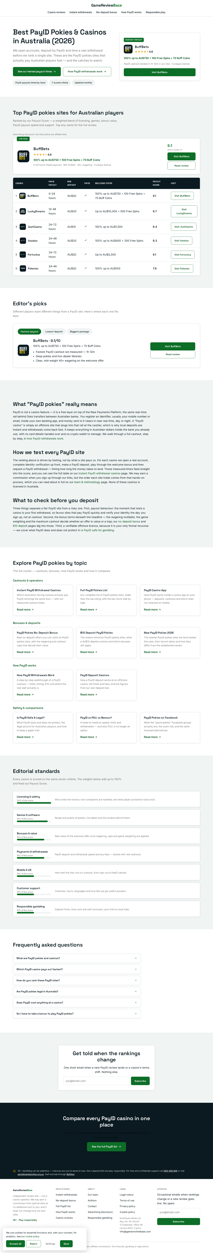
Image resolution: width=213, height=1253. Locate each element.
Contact (92, 1206)
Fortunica (34, 254)
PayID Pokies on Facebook (161, 717)
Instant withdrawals (81, 12)
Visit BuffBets (159, 72)
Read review (181, 165)
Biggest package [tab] (79, 331)
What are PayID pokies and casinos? (38, 958)
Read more (24, 609)
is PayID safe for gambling (97, 530)
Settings (50, 1243)
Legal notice (126, 1194)
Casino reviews (56, 12)
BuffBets (41, 148)
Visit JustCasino (183, 226)
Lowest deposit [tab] (54, 331)
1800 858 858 (170, 1171)
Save (66, 1243)
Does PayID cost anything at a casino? (40, 1002)
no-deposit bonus (129, 521)
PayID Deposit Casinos (94, 675)
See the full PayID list (104, 1146)
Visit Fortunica (182, 254)
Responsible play (155, 12)
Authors (92, 1200)
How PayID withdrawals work (85, 71)
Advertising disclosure (100, 1212)
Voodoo (32, 240)
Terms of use (127, 1200)
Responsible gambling (100, 1217)
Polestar (33, 268)
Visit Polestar (182, 268)
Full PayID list (63, 1206)
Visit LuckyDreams (184, 211)
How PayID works (131, 12)
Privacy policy (127, 1206)
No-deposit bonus (106, 12)
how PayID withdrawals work (45, 438)
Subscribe (140, 1080)
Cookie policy (127, 1212)
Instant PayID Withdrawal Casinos (39, 590)
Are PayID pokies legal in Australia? (37, 991)
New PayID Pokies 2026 (159, 632)
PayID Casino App (155, 590)
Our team (93, 1194)
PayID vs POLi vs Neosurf (96, 717)
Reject (33, 1243)
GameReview (106, 5)
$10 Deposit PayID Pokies (96, 632)
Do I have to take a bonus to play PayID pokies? (45, 1013)
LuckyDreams (36, 211)
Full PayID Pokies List (93, 590)
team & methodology (87, 482)
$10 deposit (20, 525)
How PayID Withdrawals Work (36, 675)
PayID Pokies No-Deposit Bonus (37, 632)
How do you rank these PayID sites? (38, 980)
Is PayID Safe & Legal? (31, 717)
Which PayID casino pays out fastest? (40, 969)
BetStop (70, 1174)
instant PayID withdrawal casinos (99, 473)
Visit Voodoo (181, 240)
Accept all (15, 1243)
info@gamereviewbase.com (135, 1231)
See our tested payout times (35, 71)
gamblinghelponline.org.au (31, 1174)
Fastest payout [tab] (29, 331)
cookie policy (32, 1236)
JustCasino (35, 226)
